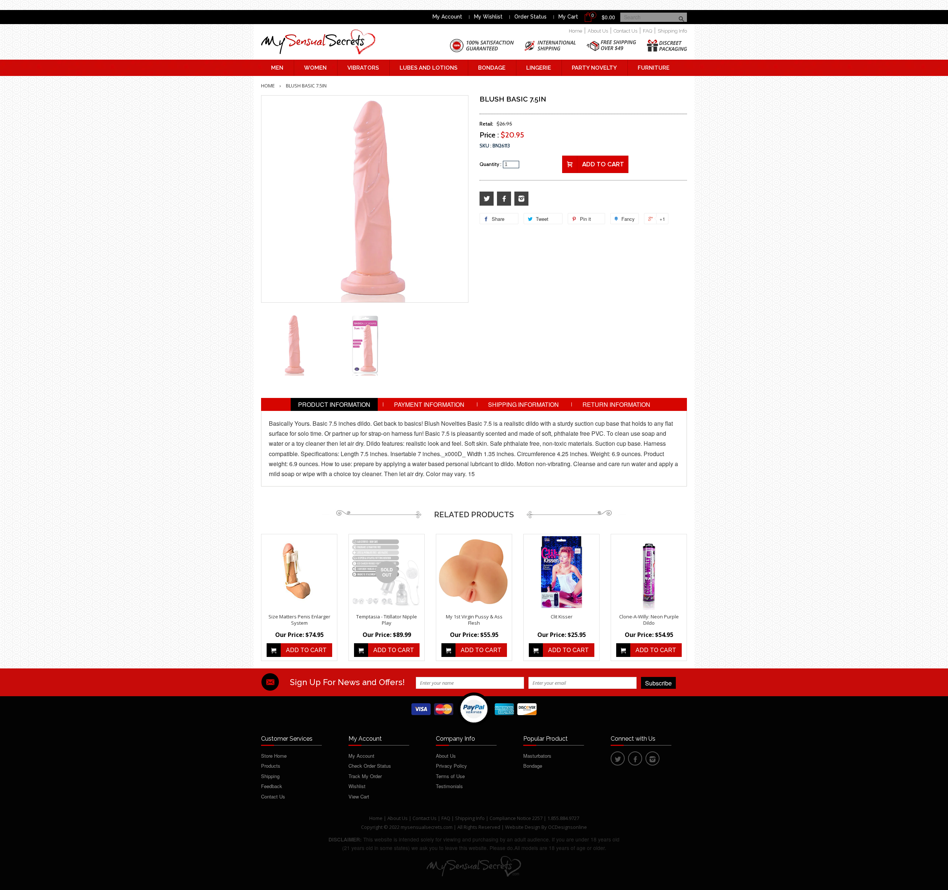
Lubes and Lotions (428, 67)
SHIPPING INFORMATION (523, 404)
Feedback (271, 786)
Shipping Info (672, 31)
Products (270, 765)
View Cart (358, 796)
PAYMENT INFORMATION (429, 404)
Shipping (270, 776)
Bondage (491, 67)
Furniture (654, 67)
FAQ (647, 31)
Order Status (530, 17)
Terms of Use (450, 776)
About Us (598, 31)
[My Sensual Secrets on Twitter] (487, 199)
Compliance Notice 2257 (517, 818)
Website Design (522, 827)
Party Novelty (594, 67)
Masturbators (537, 755)
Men (277, 67)
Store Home (274, 755)
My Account (447, 17)
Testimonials (449, 786)
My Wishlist (488, 17)
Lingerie (538, 67)
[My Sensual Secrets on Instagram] (521, 199)
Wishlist (356, 786)
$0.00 (608, 17)
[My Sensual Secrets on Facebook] (504, 199)
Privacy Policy (451, 765)
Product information (334, 404)
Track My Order (365, 776)
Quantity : (490, 164)
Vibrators (363, 67)
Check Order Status (369, 765)
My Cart (568, 17)
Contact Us (625, 31)
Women (315, 67)
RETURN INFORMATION (616, 404)
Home (575, 31)
